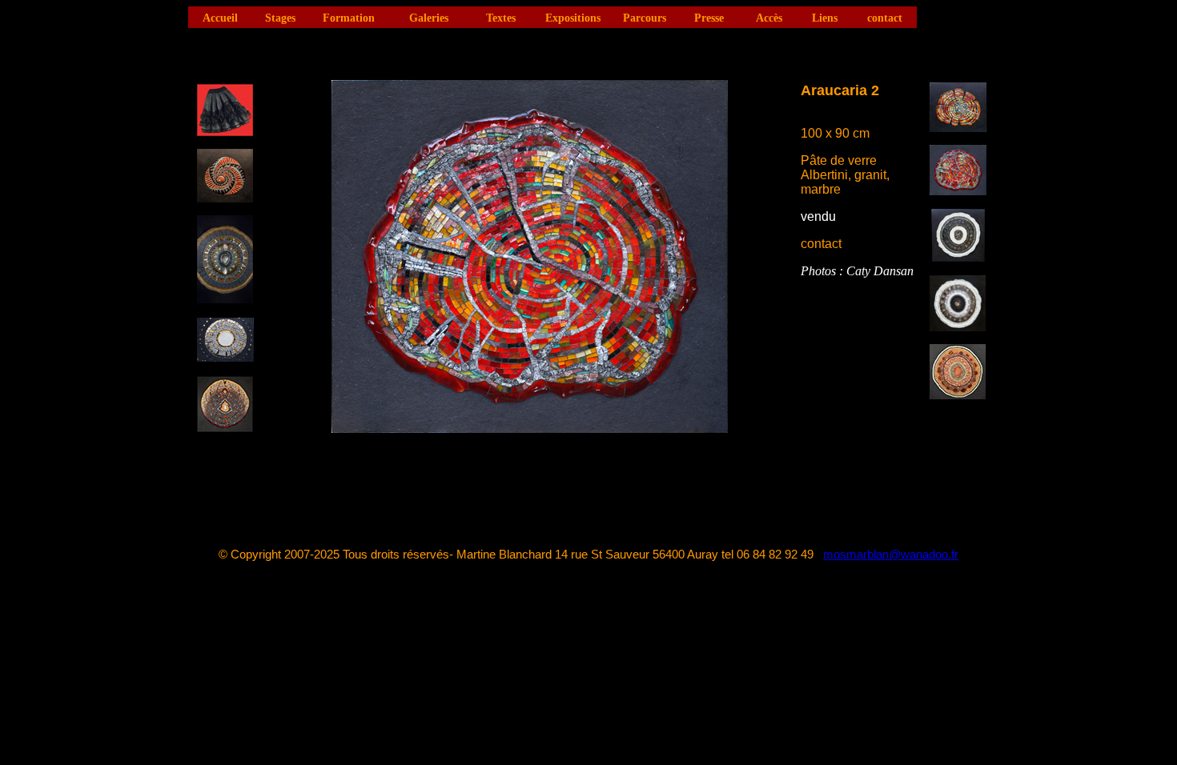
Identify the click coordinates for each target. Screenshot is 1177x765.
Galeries (428, 18)
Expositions (573, 18)
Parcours (644, 18)
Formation (349, 18)
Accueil (220, 18)
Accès (769, 18)
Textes (501, 18)
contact (884, 18)
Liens (825, 18)
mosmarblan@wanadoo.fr (890, 554)
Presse (709, 18)
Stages (280, 18)
